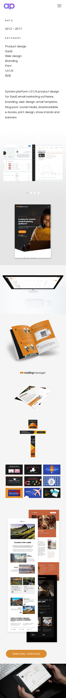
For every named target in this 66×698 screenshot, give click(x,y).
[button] (27, 193)
